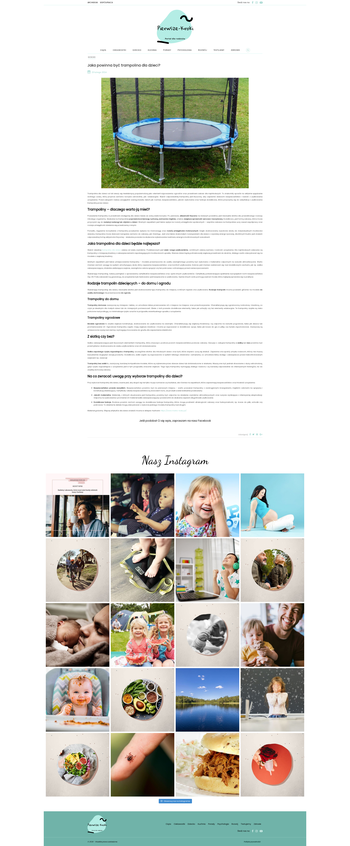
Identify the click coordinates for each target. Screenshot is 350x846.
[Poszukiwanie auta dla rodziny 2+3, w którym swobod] (142, 505)
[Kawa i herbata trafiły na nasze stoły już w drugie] (77, 505)
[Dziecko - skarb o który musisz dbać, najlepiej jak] (207, 635)
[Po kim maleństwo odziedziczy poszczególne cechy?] (77, 635)
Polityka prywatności (252, 842)
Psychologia (185, 50)
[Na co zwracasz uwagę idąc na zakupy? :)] (142, 700)
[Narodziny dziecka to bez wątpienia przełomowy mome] (77, 700)
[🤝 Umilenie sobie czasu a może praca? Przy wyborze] (207, 570)
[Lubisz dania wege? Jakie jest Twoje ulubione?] (77, 765)
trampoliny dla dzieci (111, 250)
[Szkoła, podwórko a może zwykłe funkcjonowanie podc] (272, 700)
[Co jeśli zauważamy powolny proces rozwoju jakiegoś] (142, 570)
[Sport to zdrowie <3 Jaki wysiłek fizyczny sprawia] (77, 570)
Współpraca (106, 2)
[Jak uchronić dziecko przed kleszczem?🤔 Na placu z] (142, 765)
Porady (167, 50)
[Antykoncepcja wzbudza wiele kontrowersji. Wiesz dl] (272, 765)
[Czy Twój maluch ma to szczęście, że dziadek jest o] (272, 570)
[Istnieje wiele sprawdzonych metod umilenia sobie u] (272, 635)
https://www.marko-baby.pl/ (173, 410)
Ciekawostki (119, 50)
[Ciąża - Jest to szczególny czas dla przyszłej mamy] (272, 505)
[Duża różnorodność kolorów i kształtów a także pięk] (207, 505)
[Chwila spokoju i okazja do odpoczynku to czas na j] (207, 700)
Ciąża (103, 50)
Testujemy (219, 50)
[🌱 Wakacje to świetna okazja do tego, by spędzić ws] (142, 635)
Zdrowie (235, 50)
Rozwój (202, 50)
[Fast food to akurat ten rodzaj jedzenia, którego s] (207, 765)
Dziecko (137, 50)
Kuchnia (152, 50)
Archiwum (93, 2)
